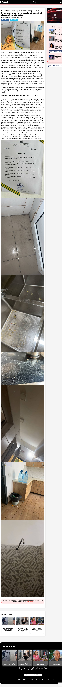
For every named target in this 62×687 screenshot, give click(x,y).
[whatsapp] (37, 669)
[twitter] (24, 669)
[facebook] (29, 669)
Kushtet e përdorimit (46, 679)
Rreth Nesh (37, 679)
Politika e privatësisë (28, 679)
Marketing (19, 679)
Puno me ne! (11, 679)
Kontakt (55, 679)
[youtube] (20, 669)
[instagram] (33, 669)
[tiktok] (41, 669)
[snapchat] (45, 669)
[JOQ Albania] (34, 2)
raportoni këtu (30, 601)
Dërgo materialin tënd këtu (32, 674)
